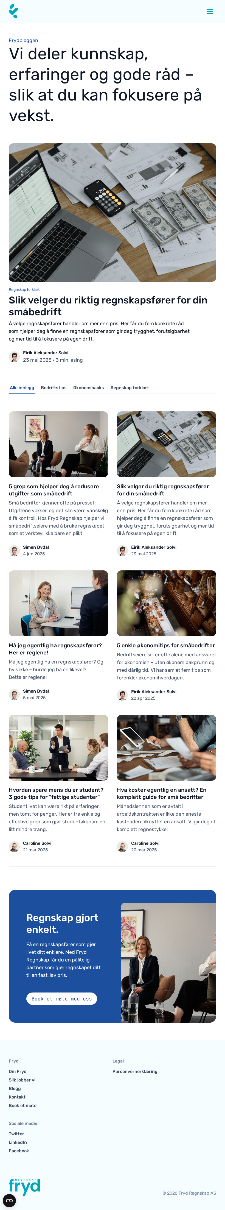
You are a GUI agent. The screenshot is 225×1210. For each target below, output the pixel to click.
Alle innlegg (22, 387)
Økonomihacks (88, 387)
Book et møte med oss (62, 999)
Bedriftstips (54, 387)
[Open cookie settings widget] (9, 1200)
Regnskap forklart (130, 387)
